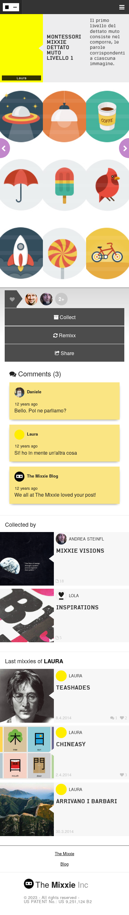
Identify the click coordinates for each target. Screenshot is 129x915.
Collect (67, 317)
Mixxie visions (80, 550)
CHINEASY (70, 744)
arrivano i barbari (86, 801)
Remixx (67, 335)
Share (66, 353)
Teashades (73, 687)
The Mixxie (64, 853)
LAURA (53, 661)
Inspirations (77, 607)
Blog (64, 864)
